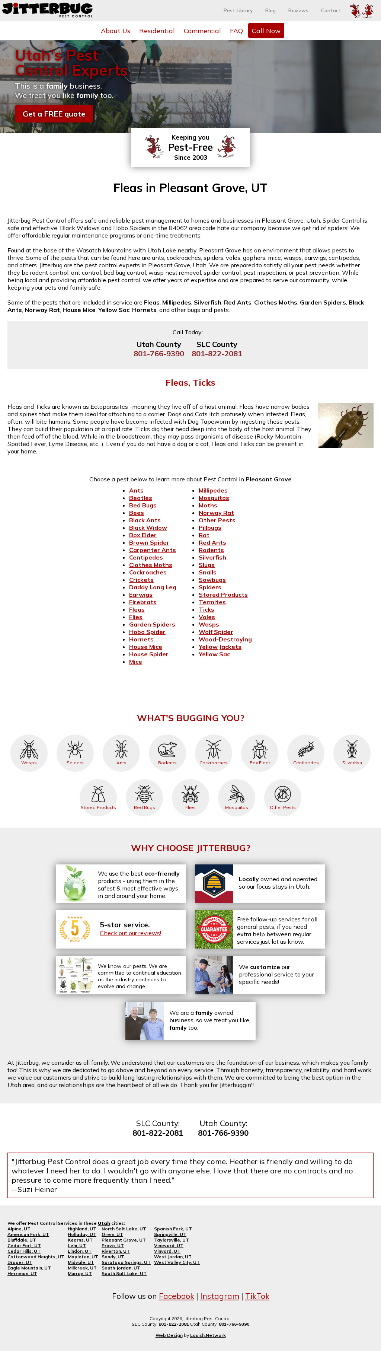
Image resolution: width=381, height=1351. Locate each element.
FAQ (236, 30)
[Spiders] (75, 734)
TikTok (257, 1296)
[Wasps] (29, 734)
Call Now (266, 30)
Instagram (219, 1296)
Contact (331, 10)
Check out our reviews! (130, 933)
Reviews (298, 10)
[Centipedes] (306, 734)
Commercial (202, 30)
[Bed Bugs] (144, 779)
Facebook (176, 1296)
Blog (270, 10)
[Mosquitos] (236, 779)
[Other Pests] (282, 779)
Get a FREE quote (54, 113)
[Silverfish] (352, 734)
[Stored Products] (98, 779)
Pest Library (238, 10)
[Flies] (190, 779)
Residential (157, 30)
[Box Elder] (259, 734)
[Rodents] (167, 734)
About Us (115, 30)
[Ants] (121, 734)
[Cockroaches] (213, 734)
